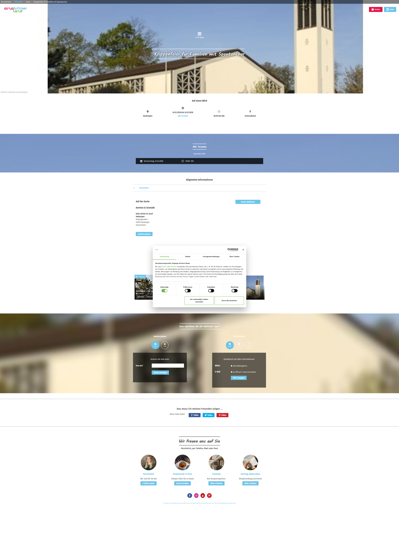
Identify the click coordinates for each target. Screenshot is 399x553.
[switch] (188, 290)
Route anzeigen (160, 372)
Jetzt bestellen (182, 483)
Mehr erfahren (216, 483)
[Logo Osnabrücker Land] (15, 9)
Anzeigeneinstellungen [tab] (211, 256)
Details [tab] (187, 256)
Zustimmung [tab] (164, 256)
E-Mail (217, 371)
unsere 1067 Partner (169, 266)
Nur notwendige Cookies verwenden (199, 300)
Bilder (217, 365)
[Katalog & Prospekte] (182, 462)
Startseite (18, 2)
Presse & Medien (191, 503)
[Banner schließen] (243, 249)
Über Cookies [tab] (235, 256)
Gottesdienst (140, 297)
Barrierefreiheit (230, 503)
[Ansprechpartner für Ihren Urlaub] (216, 462)
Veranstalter (144, 188)
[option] (199, 153)
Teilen (195, 415)
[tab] (155, 345)
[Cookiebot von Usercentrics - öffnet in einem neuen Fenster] (229, 249)
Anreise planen (144, 234)
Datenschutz (178, 503)
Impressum (167, 503)
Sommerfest (150, 297)
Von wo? (139, 365)
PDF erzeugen (238, 378)
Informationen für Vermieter (211, 503)
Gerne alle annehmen (229, 300)
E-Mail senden (149, 483)
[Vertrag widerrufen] (250, 462)
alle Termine (183, 116)
